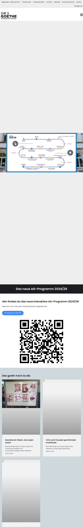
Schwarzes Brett (38, 2)
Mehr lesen (9, 453)
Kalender (57, 2)
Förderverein (26, 2)
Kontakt (49, 2)
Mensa (79, 2)
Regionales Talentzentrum (11, 2)
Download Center (68, 2)
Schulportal (78, 6)
